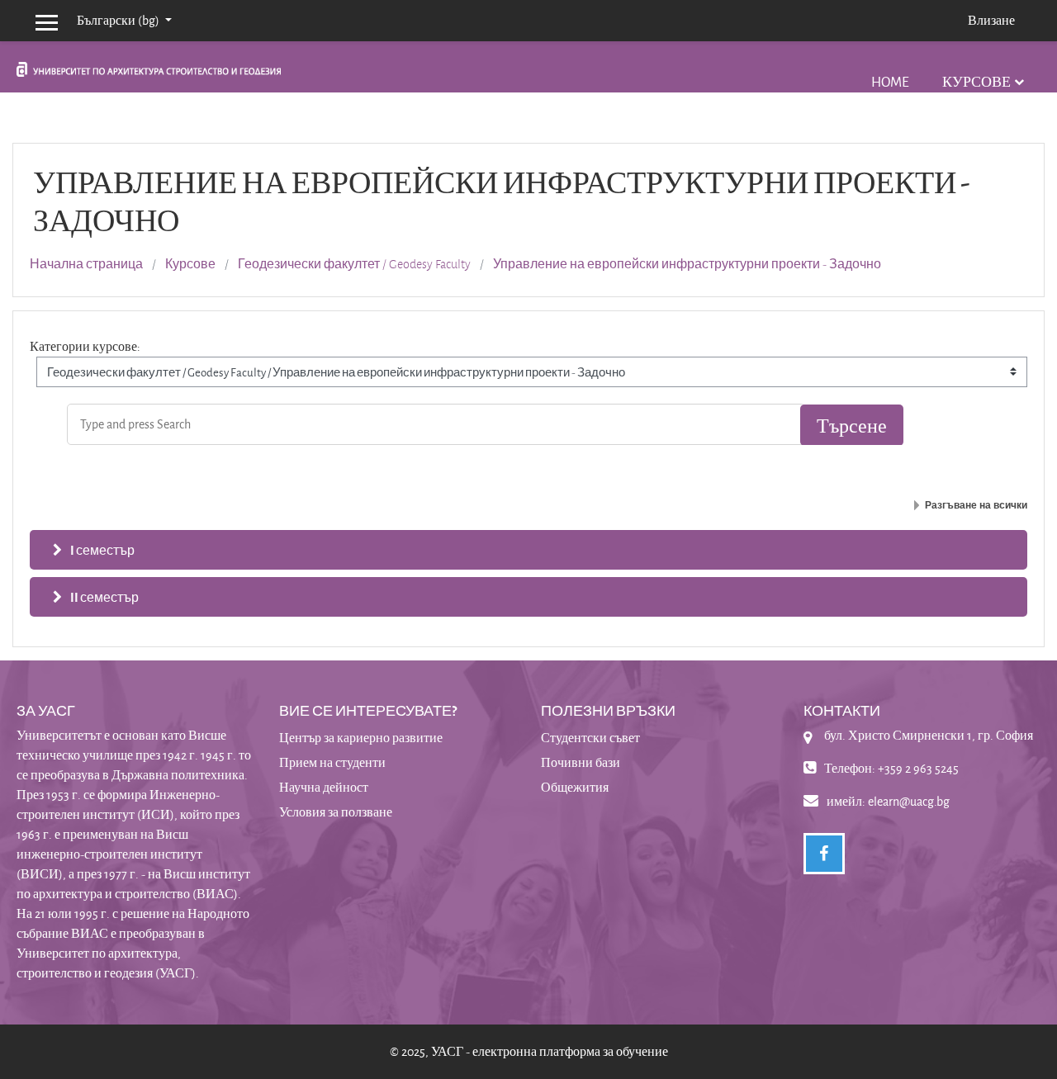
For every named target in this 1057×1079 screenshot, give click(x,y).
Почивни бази (580, 762)
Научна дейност (323, 787)
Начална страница (86, 264)
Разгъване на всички (976, 505)
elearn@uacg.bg (909, 801)
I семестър (102, 550)
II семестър (104, 597)
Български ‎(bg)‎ (119, 20)
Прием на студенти (332, 762)
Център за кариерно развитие (361, 737)
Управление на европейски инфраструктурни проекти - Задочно (687, 264)
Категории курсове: (85, 346)
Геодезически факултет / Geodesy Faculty (354, 264)
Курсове (976, 81)
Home (890, 81)
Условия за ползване (335, 812)
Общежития (575, 787)
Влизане (991, 20)
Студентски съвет (590, 737)
